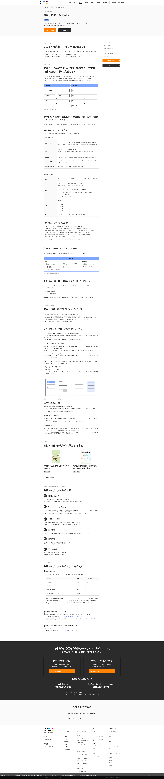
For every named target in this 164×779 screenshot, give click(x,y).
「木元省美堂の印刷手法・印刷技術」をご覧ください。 (70, 616)
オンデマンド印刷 (112, 751)
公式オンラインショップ (98, 736)
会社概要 (95, 751)
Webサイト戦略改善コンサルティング (82, 745)
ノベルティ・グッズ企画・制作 (82, 754)
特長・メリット (107, 45)
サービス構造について (81, 771)
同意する (151, 776)
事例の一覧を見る (50, 478)
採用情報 (105, 2)
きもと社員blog (67, 749)
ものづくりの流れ (112, 731)
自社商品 (93, 2)
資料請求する (65, 30)
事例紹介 (86, 2)
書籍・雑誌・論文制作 (73, 713)
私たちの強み (66, 731)
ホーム (70, 2)
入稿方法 (110, 734)
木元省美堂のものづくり (112, 728)
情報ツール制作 (80, 738)
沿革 (94, 753)
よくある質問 (106, 56)
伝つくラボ (66, 746)
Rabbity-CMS (95, 734)
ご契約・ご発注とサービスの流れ (110, 53)
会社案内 (99, 2)
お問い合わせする (50, 30)
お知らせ (65, 744)
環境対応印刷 (71, 718)
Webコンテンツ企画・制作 (82, 749)
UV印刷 (110, 739)
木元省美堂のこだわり (108, 48)
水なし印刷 (111, 744)
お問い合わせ (121, 2)
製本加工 (110, 765)
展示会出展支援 (80, 768)
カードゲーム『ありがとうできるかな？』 (98, 739)
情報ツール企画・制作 (81, 731)
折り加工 (110, 762)
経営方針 (95, 748)
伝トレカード (95, 731)
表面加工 (110, 760)
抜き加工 (110, 767)
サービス (80, 2)
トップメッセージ (96, 745)
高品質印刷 (111, 741)
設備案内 (110, 736)
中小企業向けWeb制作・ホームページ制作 (82, 741)
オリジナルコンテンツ (68, 751)
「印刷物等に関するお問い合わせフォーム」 (82, 618)
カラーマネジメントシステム (114, 754)
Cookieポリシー (46, 775)
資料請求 (114, 2)
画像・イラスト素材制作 (88, 713)
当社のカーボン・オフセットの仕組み (114, 747)
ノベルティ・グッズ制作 (82, 758)
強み (75, 2)
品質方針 (110, 757)
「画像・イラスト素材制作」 (63, 630)
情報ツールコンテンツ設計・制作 (82, 734)
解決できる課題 (107, 43)
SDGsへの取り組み (97, 756)
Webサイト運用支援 (81, 751)
